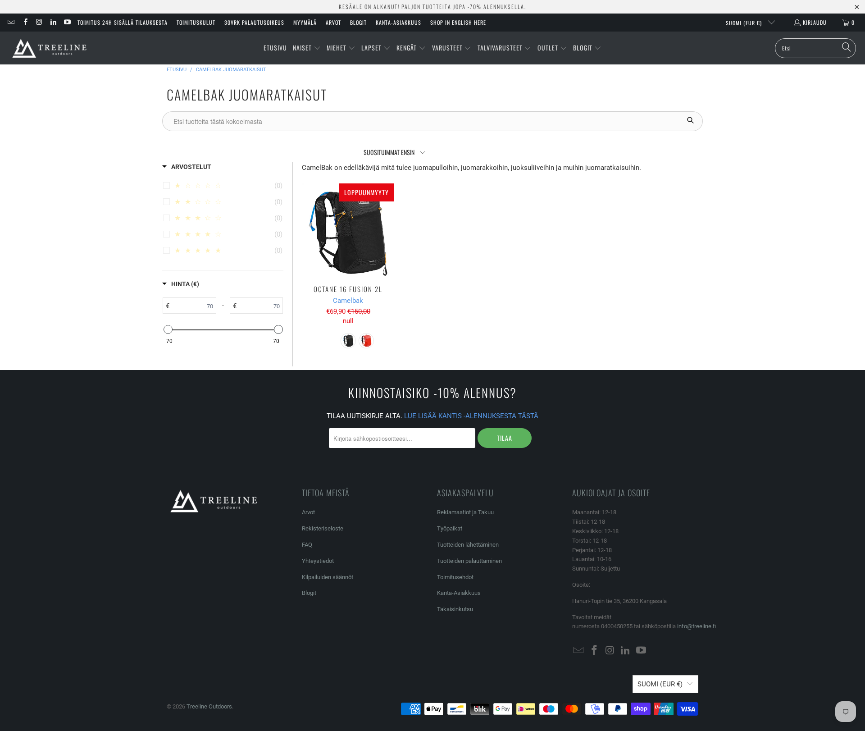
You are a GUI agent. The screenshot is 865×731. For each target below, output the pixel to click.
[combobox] (815, 48)
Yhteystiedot (318, 560)
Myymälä (305, 22)
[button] (307, 48)
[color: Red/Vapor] (366, 341)
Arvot (333, 22)
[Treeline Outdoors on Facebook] (24, 22)
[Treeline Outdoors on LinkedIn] (53, 22)
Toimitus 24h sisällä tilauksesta (122, 22)
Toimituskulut (196, 22)
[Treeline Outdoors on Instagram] (39, 22)
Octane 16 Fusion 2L (348, 229)
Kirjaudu (815, 22)
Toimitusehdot (455, 577)
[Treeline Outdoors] (49, 48)
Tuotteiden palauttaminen (469, 560)
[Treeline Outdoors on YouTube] (67, 22)
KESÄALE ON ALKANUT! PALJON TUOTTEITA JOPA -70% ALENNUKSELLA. (432, 6)
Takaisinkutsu (455, 609)
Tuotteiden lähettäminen (468, 544)
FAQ (307, 544)
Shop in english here (458, 22)
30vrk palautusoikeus (254, 22)
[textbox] (192, 305)
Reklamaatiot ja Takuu (465, 512)
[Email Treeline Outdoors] (10, 22)
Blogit (358, 22)
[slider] (167, 329)
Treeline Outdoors (209, 706)
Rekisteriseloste (322, 528)
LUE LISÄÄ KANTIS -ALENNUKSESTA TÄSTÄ (471, 416)
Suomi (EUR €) (745, 23)
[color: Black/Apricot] (348, 341)
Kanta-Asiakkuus (398, 22)
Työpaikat (449, 528)
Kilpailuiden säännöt (327, 577)
